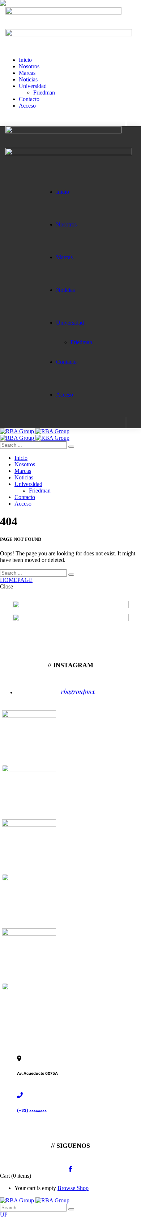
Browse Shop (73, 1188)
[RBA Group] (34, 431)
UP (4, 1214)
